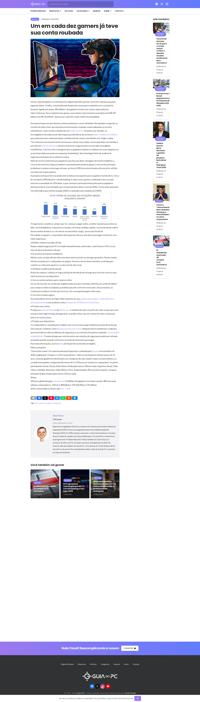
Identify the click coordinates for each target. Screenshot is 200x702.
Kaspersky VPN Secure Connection (83, 302)
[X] (161, 4)
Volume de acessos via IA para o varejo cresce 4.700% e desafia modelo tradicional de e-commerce (161, 50)
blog (62, 343)
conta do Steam (48, 310)
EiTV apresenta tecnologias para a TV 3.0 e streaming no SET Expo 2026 (73, 487)
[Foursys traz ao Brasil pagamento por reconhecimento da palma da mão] (161, 83)
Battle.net (64, 310)
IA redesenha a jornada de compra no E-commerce (44, 488)
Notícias (93, 664)
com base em (59, 381)
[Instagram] (166, 4)
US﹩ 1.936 (65, 388)
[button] (60, 11)
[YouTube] (108, 686)
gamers (50, 403)
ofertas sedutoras (49, 145)
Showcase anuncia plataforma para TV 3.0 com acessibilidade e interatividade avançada (104, 486)
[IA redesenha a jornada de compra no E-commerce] (161, 240)
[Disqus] (75, 536)
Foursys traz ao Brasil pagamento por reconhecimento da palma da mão (164, 99)
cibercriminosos (41, 403)
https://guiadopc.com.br (63, 423)
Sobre (126, 664)
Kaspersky (57, 403)
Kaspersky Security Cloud (70, 328)
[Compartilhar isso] (39, 398)
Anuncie (117, 664)
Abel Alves (58, 415)
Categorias (105, 664)
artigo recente (76, 130)
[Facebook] (156, 4)
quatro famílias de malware (106, 134)
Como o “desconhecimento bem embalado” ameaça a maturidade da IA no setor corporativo (165, 212)
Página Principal (67, 664)
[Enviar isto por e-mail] (33, 398)
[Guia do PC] (38, 4)
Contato (136, 664)
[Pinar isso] (51, 398)
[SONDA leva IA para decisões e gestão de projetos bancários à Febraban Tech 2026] (161, 130)
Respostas (82, 664)
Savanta (95, 351)
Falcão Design (130, 693)
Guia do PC (81, 693)
